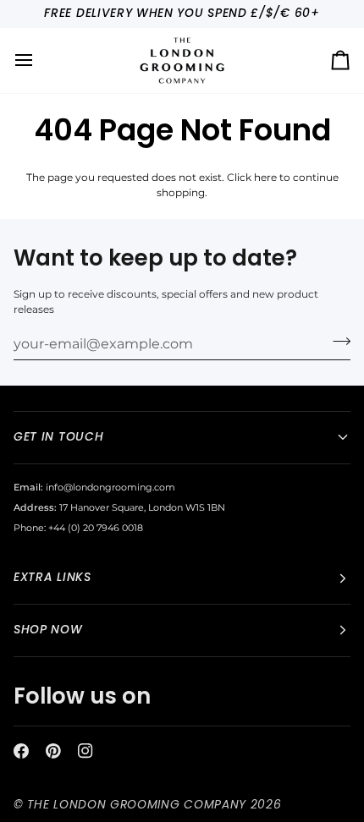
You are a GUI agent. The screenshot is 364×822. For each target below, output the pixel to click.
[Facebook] (21, 751)
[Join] (336, 341)
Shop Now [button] (48, 630)
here (265, 178)
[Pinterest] (53, 751)
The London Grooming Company (136, 805)
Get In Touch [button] (58, 437)
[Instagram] (85, 751)
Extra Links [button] (52, 577)
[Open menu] (39, 60)
